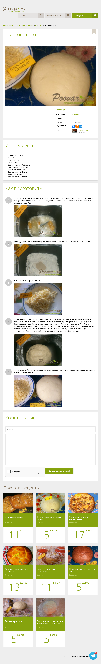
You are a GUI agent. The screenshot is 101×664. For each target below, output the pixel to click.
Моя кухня (78, 15)
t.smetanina (83, 130)
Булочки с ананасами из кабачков (17, 570)
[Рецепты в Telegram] (93, 656)
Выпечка (75, 115)
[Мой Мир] (80, 126)
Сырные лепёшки (14, 517)
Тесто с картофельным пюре (49, 518)
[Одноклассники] (77, 126)
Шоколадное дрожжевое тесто (82, 570)
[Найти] (41, 15)
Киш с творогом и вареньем (46, 570)
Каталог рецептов (55, 15)
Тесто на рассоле (13, 621)
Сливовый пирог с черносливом (78, 518)
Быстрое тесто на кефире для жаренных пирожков (50, 622)
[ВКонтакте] (73, 126)
